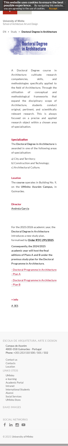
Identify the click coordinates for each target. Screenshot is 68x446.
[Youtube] (24, 425)
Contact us (11, 359)
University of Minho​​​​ (22, 436)
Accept (53, 8)
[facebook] (6, 425)
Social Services (14, 396)
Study (14, 31)
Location (10, 366)
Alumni (9, 392)
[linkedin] (12, 425)
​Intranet (10, 385)
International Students (18, 389)
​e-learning (11, 378)
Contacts (10, 363)
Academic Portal (14, 382)
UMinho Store (13, 399)
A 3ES (14, 305)
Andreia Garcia (20, 208)
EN (4, 31)
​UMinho (10, 375)
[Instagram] (18, 425)
